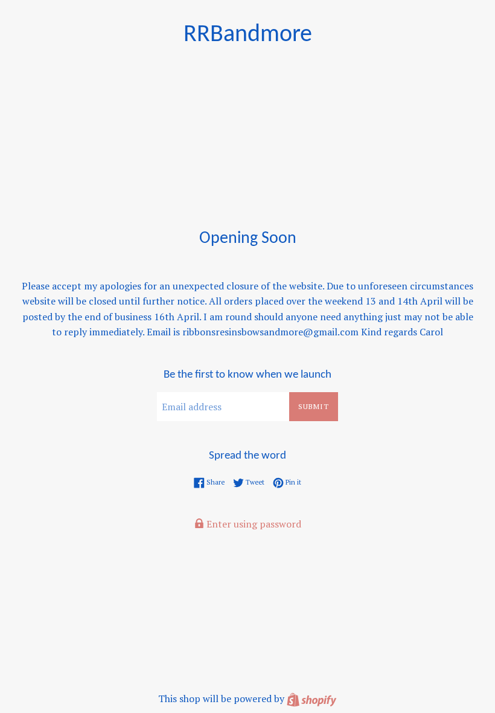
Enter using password (252, 524)
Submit (313, 406)
